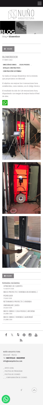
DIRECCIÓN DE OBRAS (10, 65)
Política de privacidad (13, 371)
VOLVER (9, 49)
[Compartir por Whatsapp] (5, 102)
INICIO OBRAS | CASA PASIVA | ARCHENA (19, 312)
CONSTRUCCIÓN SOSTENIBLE (12, 71)
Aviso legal (9, 368)
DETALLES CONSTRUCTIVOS (11, 68)
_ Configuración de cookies (16, 377)
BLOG (4, 36)
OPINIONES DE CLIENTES (12, 287)
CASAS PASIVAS (24, 65)
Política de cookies (12, 374)
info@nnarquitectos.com (12, 361)
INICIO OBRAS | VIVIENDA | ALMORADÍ (18, 318)
